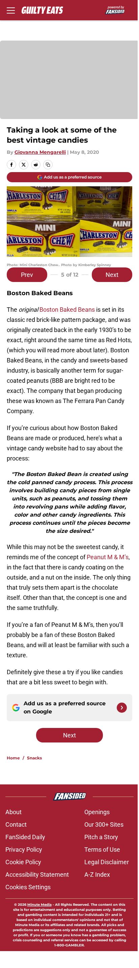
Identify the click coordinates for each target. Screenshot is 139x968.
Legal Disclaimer (106, 862)
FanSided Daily (25, 837)
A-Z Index (97, 874)
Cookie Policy (23, 862)
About (13, 812)
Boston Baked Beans (67, 309)
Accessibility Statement (37, 874)
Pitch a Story (101, 837)
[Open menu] (11, 10)
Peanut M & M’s (108, 557)
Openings (97, 812)
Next (112, 274)
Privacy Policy (23, 849)
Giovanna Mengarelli (40, 152)
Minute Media (39, 904)
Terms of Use (102, 849)
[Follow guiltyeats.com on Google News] (122, 708)
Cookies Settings (28, 887)
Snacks (34, 757)
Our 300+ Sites (103, 824)
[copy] (48, 164)
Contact (16, 824)
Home (13, 757)
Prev (27, 274)
